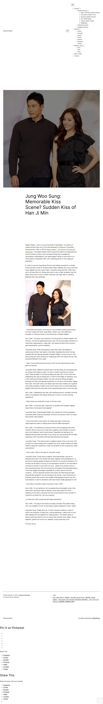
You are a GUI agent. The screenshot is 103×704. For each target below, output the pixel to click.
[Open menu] (67, 30)
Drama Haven (7, 31)
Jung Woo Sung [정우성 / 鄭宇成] (80, 597)
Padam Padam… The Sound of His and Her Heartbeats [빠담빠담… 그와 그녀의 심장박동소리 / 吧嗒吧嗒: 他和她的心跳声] (76, 599)
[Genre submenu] (79, 29)
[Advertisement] (51, 79)
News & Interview (24, 595)
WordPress (96, 618)
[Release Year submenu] (83, 46)
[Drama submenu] (79, 8)
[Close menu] (72, 5)
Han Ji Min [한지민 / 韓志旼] (61, 597)
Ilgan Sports (32, 524)
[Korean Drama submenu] (87, 11)
